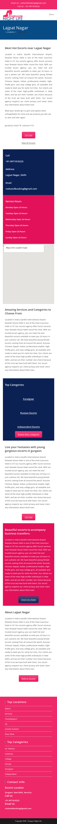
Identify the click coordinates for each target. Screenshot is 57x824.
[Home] (3, 32)
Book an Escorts (29, 678)
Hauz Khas (9, 734)
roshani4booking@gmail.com (33, 3)
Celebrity (9, 754)
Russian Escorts (28, 412)
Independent (10, 774)
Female (8, 764)
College (8, 759)
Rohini (8, 708)
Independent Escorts (28, 426)
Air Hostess (10, 748)
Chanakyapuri (11, 719)
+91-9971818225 (32, 6)
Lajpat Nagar (22, 32)
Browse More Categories (28, 434)
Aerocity (8, 713)
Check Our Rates (28, 599)
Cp (6, 724)
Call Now (28, 135)
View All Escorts (28, 143)
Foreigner (28, 399)
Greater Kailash (12, 729)
